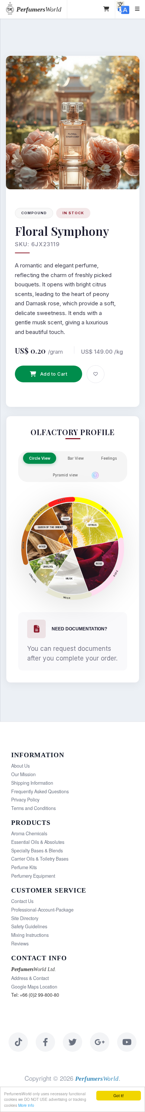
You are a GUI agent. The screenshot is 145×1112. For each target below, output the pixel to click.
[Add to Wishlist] (95, 374)
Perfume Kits (24, 867)
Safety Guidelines (29, 926)
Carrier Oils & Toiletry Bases (39, 858)
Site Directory (24, 918)
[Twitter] (72, 1042)
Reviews (20, 943)
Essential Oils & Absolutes (37, 842)
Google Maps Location (34, 986)
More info (26, 1105)
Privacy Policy (25, 799)
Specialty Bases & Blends (37, 850)
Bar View (76, 458)
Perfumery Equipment (33, 875)
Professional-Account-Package (42, 909)
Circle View (39, 458)
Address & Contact (30, 978)
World (38, 9)
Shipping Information (32, 783)
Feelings (109, 458)
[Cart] (106, 9)
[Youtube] (126, 1042)
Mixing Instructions (30, 935)
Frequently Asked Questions (40, 791)
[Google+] (99, 1042)
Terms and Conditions (33, 808)
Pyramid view (65, 475)
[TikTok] (18, 1042)
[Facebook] (45, 1042)
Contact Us (22, 901)
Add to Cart (54, 374)
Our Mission (23, 774)
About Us (20, 765)
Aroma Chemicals (29, 833)
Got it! (118, 1095)
